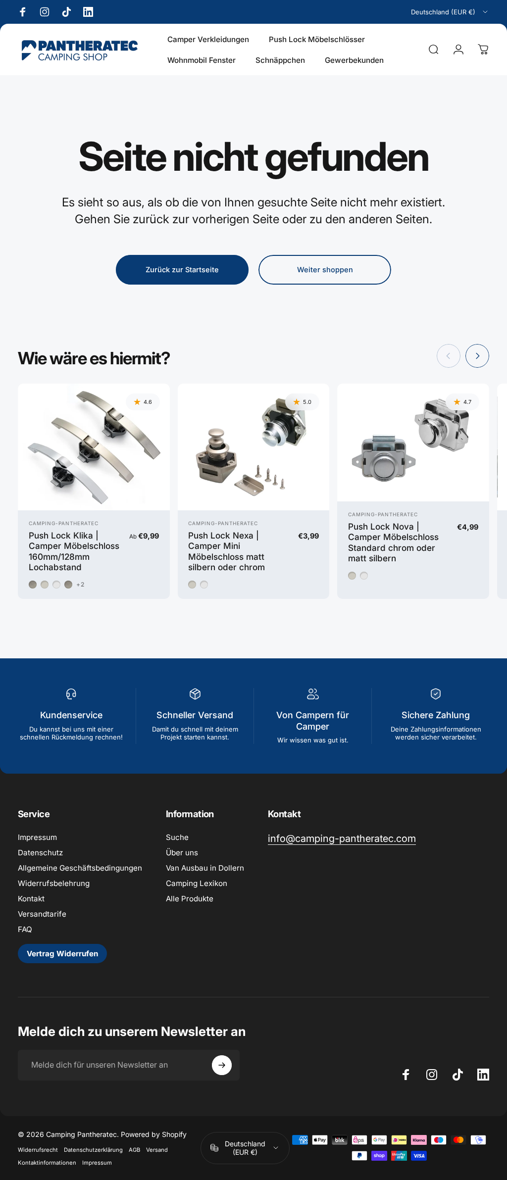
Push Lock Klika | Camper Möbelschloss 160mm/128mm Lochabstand (74, 551)
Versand (157, 1149)
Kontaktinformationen (47, 1162)
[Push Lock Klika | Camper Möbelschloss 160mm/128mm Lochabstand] (94, 447)
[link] (342, 839)
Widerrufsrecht (38, 1149)
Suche (177, 837)
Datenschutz (40, 852)
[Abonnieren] (222, 1065)
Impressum (37, 837)
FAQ (25, 929)
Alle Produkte (189, 898)
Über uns (182, 852)
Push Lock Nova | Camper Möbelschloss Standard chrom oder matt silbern (393, 542)
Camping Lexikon (196, 883)
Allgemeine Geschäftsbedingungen (80, 868)
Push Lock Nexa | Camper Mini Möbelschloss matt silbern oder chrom (226, 551)
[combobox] (450, 12)
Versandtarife (42, 914)
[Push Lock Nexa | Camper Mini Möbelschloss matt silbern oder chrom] (254, 447)
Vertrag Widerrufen (62, 953)
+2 (80, 585)
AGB (134, 1149)
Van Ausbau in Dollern (205, 868)
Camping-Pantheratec (64, 523)
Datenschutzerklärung (93, 1149)
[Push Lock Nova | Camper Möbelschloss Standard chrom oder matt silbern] (413, 442)
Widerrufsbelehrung (54, 883)
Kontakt (31, 898)
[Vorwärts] (477, 356)
